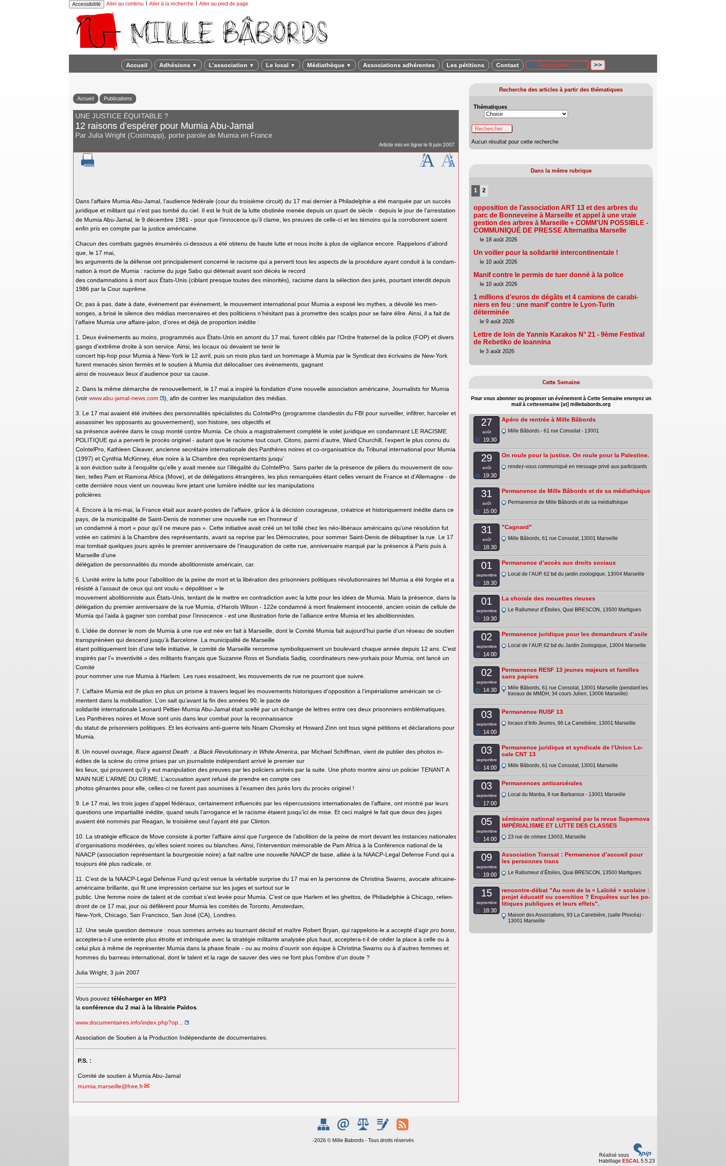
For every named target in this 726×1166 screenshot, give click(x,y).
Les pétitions (465, 65)
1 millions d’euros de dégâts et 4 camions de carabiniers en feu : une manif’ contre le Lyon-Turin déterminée (555, 304)
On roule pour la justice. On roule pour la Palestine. (575, 455)
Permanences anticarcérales (542, 783)
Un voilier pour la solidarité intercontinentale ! (545, 252)
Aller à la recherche (171, 4)
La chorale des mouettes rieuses (548, 598)
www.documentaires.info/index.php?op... (129, 1022)
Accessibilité (86, 4)
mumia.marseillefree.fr (110, 1086)
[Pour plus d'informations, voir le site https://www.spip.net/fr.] (642, 1155)
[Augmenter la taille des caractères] (426, 165)
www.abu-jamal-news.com (123, 398)
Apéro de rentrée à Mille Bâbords (549, 419)
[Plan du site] (324, 1129)
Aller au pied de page (223, 4)
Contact (507, 65)
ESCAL (630, 1161)
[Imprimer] (88, 165)
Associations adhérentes (399, 65)
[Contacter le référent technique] (344, 1129)
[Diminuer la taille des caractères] (448, 165)
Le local (280, 65)
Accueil (136, 65)
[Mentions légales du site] (364, 1129)
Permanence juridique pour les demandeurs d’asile (574, 634)
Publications (118, 99)
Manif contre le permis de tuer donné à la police (548, 274)
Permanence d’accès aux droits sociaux (559, 562)
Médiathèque (329, 65)
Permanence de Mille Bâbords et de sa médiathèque (576, 490)
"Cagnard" (517, 527)
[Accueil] (201, 52)
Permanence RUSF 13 (532, 711)
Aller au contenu (125, 4)
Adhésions (178, 65)
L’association (231, 65)
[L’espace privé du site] (383, 1129)
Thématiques (490, 107)
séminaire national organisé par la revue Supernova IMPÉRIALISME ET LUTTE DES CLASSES (576, 822)
